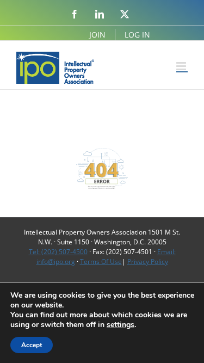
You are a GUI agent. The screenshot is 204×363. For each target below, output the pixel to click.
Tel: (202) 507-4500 (58, 251)
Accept (31, 345)
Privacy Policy (147, 261)
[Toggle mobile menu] (182, 66)
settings (120, 325)
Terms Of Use (101, 261)
